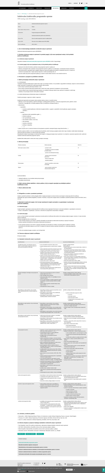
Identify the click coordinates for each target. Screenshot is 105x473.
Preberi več (23, 469)
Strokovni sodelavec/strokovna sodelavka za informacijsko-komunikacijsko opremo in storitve (39, 449)
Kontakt (76, 3)
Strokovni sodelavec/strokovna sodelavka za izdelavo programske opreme (35, 451)
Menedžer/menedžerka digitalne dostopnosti (28, 444)
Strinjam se (69, 469)
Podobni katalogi (23, 438)
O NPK (69, 3)
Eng (87, 3)
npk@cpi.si (37, 464)
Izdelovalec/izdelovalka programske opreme (28, 442)
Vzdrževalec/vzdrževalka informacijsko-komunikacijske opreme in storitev (35, 454)
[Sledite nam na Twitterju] (81, 3)
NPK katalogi (24, 13)
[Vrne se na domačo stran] (26, 3)
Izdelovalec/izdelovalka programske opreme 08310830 (38, 61)
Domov (19, 13)
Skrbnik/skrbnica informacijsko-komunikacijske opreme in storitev (33, 447)
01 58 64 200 (37, 463)
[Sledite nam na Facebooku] (79, 3)
